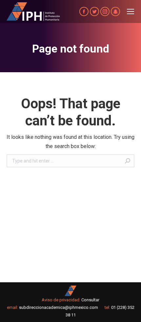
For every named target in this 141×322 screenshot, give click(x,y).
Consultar (90, 299)
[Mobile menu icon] (130, 11)
